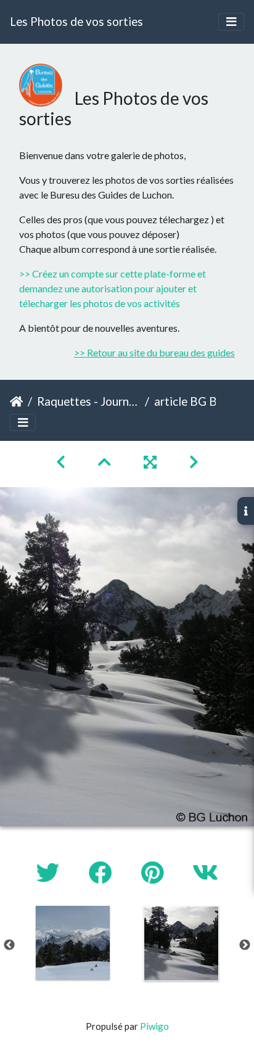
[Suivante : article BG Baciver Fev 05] (193, 462)
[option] (72, 943)
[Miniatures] (106, 462)
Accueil (16, 401)
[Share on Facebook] (102, 872)
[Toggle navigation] (231, 22)
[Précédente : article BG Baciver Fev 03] (62, 462)
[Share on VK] (205, 872)
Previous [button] (9, 945)
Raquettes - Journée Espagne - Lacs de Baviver (88, 401)
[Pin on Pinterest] (154, 872)
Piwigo (154, 1026)
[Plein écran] (151, 462)
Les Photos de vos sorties (76, 21)
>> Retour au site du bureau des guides (154, 352)
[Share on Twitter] (50, 872)
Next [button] (245, 945)
